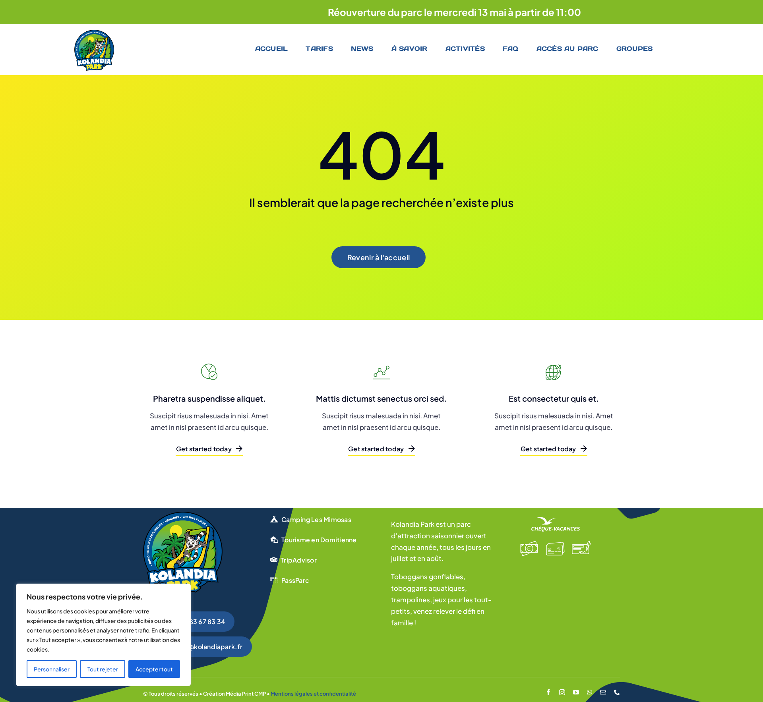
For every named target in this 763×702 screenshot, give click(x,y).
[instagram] (562, 692)
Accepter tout (154, 669)
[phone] (617, 692)
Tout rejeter (102, 669)
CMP (260, 693)
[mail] (603, 692)
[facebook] (548, 692)
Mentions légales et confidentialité (313, 693)
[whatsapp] (589, 692)
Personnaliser (52, 669)
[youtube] (576, 692)
